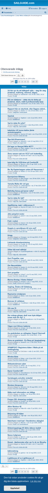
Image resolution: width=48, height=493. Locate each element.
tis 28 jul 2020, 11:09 (33, 401)
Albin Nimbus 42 (14, 407)
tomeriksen (24, 380)
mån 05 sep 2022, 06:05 (35, 260)
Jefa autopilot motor (16, 214)
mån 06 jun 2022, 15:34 (37, 303)
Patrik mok (24, 200)
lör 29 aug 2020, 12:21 (35, 387)
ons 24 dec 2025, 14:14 (36, 94)
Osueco (23, 230)
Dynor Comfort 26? (15, 371)
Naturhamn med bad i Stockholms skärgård (26, 421)
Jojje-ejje (23, 415)
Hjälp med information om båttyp (21, 392)
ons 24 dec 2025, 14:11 (36, 103)
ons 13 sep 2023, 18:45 (34, 216)
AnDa (22, 296)
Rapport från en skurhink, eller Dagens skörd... (27, 109)
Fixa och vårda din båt (20, 136)
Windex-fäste (13, 357)
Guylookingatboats (27, 251)
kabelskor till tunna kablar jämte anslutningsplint (21, 131)
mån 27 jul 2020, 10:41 (34, 408)
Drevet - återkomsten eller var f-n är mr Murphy (27, 442)
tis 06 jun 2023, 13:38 (34, 230)
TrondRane (24, 303)
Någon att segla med (19, 143)
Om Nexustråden (14, 265)
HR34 (22, 365)
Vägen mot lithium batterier (19, 326)
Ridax (22, 358)
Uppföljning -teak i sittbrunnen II (21, 205)
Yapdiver (23, 118)
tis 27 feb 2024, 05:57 (39, 185)
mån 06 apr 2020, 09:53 (35, 460)
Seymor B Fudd (26, 134)
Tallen (22, 430)
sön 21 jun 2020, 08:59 (34, 422)
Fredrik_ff (24, 244)
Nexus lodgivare (14, 435)
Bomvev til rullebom (16, 301)
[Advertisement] (24, 42)
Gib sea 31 (12, 308)
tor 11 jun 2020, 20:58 (33, 430)
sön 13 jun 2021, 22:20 (33, 358)
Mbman (23, 422)
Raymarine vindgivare (17, 294)
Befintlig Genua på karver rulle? (21, 191)
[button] (12, 81)
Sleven (23, 164)
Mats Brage (24, 178)
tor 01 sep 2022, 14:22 (34, 274)
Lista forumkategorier (8, 15)
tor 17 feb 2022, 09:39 (34, 342)
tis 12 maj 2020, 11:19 (34, 453)
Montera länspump (15, 385)
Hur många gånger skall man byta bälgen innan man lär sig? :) (25, 316)
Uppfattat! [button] (15, 488)
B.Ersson (24, 125)
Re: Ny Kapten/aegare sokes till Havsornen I (26, 170)
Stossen (23, 387)
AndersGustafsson (27, 319)
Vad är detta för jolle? (16, 123)
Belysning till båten (16, 414)
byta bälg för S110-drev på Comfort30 (23, 162)
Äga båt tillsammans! (16, 139)
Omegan (23, 237)
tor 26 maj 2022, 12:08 (32, 310)
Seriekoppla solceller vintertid (20, 378)
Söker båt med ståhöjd (17, 250)
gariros (23, 453)
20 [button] (33, 81)
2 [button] (19, 81)
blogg (10, 235)
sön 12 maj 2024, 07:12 (35, 141)
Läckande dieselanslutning (19, 242)
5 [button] (27, 81)
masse (23, 223)
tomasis (23, 281)
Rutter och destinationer (20, 424)
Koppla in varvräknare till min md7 (22, 228)
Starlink (11, 116)
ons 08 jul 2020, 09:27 (35, 415)
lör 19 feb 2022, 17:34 (34, 335)
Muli (22, 310)
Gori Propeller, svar (16, 258)
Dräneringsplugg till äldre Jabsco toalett (24, 428)
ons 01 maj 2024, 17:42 (38, 148)
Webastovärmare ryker (17, 364)
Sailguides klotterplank (20, 112)
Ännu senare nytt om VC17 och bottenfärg (25, 154)
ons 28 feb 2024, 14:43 (37, 178)
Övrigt (15, 96)
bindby (23, 394)
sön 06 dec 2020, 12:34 (37, 380)
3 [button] (22, 81)
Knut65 (23, 401)
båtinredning (13, 451)
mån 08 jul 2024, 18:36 (35, 125)
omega (23, 328)
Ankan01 (23, 141)
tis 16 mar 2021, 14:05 (38, 373)
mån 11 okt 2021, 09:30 (36, 351)
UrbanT (23, 274)
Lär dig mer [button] (35, 481)
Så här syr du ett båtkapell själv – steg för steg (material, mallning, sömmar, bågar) (27, 92)
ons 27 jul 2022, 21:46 (34, 288)
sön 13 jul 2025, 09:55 (35, 118)
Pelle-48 (23, 408)
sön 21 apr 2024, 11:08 (34, 164)
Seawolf (23, 260)
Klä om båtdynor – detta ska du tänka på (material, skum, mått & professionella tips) (25, 101)
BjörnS (23, 437)
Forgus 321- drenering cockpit (20, 399)
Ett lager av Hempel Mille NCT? (20, 147)
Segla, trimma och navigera (21, 283)
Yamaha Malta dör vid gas (18, 184)
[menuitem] (8, 8)
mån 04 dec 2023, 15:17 (37, 200)
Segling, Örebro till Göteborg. (20, 287)
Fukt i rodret (13, 221)
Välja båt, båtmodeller (20, 126)
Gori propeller (13, 273)
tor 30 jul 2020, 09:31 (33, 394)
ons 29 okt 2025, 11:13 (35, 111)
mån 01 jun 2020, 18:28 (34, 437)
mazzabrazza (25, 373)
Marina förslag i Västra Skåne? (20, 280)
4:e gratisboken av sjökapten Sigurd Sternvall (26, 333)
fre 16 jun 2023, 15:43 (34, 223)
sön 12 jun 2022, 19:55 (33, 296)
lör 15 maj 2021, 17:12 (33, 365)
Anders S (24, 111)
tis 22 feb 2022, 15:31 (34, 328)
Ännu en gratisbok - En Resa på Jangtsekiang (26, 340)
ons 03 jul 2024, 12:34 (39, 134)
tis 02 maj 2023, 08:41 (36, 244)
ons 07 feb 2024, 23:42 (36, 193)
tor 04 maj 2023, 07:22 (35, 237)
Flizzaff (23, 288)
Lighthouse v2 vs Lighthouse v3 (21, 458)
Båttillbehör (16, 119)
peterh (23, 216)
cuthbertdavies (25, 185)
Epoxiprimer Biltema (16, 177)
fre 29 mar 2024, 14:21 (35, 171)
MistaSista (24, 193)
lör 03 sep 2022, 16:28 (35, 267)
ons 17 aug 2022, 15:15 (35, 281)
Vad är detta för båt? (16, 198)
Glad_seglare (25, 148)
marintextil (24, 94)
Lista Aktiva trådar (22, 15)
